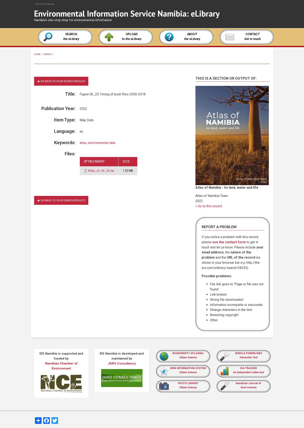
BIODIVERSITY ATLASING (187, 353)
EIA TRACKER (248, 368)
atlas (83, 143)
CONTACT (252, 34)
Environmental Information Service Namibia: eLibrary (127, 13)
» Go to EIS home (44, 4)
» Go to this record (208, 206)
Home (37, 54)
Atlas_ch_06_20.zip (101, 170)
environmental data (101, 143)
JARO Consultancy (122, 363)
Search (48, 54)
